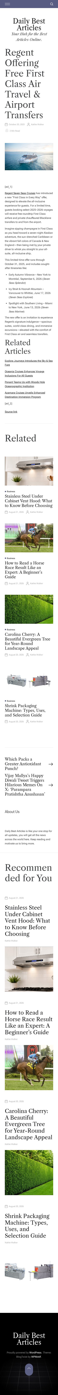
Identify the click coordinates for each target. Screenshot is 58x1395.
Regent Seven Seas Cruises (20, 193)
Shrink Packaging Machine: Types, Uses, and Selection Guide (25, 710)
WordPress (35, 1352)
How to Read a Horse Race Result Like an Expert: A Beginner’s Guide (24, 570)
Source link (11, 411)
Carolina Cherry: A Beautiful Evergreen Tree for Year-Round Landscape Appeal (27, 641)
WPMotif (36, 1356)
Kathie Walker (37, 124)
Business (11, 491)
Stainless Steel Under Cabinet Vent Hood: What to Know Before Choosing (28, 501)
